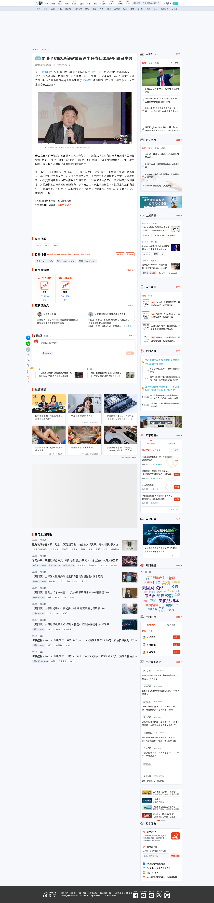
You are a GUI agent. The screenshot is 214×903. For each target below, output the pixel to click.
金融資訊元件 (93, 893)
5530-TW (86, 80)
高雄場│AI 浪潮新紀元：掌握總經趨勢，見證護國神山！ (165, 339)
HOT (153, 302)
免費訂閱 (175, 856)
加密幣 (103, 3)
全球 (95, 3)
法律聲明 (127, 893)
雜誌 (155, 8)
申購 (177, 474)
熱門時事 (78, 8)
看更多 (130, 305)
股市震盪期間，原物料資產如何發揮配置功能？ (49, 417)
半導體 (152, 652)
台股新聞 (45, 49)
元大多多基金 (148, 484)
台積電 (152, 644)
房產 (125, 8)
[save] (28, 371)
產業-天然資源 (156, 478)
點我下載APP (64, 205)
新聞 (53, 3)
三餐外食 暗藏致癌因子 (82, 416)
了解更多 (130, 270)
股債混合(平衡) (156, 464)
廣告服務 (82, 893)
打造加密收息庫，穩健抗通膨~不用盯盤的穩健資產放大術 (165, 327)
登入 (171, 3)
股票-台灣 (154, 489)
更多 (177, 63)
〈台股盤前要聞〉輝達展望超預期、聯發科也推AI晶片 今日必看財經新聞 (55, 375)
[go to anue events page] (163, 3)
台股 (60, 3)
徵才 (110, 893)
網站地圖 (118, 893)
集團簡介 (73, 893)
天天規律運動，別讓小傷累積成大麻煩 (49, 449)
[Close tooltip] (49, 377)
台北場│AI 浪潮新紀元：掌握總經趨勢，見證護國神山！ (165, 315)
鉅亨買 (111, 3)
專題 (148, 8)
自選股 (174, 8)
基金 (82, 3)
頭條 (38, 8)
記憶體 (152, 637)
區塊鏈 (117, 8)
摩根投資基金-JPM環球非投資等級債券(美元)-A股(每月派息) (157, 497)
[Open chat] (28, 377)
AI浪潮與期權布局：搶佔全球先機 (54, 200)
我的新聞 (164, 8)
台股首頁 (120, 254)
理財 (132, 8)
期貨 (109, 8)
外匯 (89, 3)
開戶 (177, 460)
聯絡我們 (103, 893)
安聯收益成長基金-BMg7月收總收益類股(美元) (157, 458)
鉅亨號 (120, 3)
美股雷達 (154, 223)
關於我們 (64, 893)
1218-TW (47, 72)
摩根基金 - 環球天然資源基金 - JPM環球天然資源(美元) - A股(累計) (156, 472)
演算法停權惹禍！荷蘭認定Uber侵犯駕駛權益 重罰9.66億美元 (120, 449)
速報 (87, 8)
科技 (60, 8)
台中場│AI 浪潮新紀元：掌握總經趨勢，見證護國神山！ (165, 304)
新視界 (140, 8)
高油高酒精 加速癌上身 (82, 447)
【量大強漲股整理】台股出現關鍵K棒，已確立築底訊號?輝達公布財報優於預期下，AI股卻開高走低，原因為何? (106, 375)
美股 (67, 3)
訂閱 (128, 3)
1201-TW (97, 72)
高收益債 (154, 503)
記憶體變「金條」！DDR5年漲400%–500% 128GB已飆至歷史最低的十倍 (120, 417)
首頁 (47, 3)
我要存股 (130, 254)
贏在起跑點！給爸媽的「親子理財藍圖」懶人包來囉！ (71, 254)
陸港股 (74, 3)
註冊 (175, 3)
